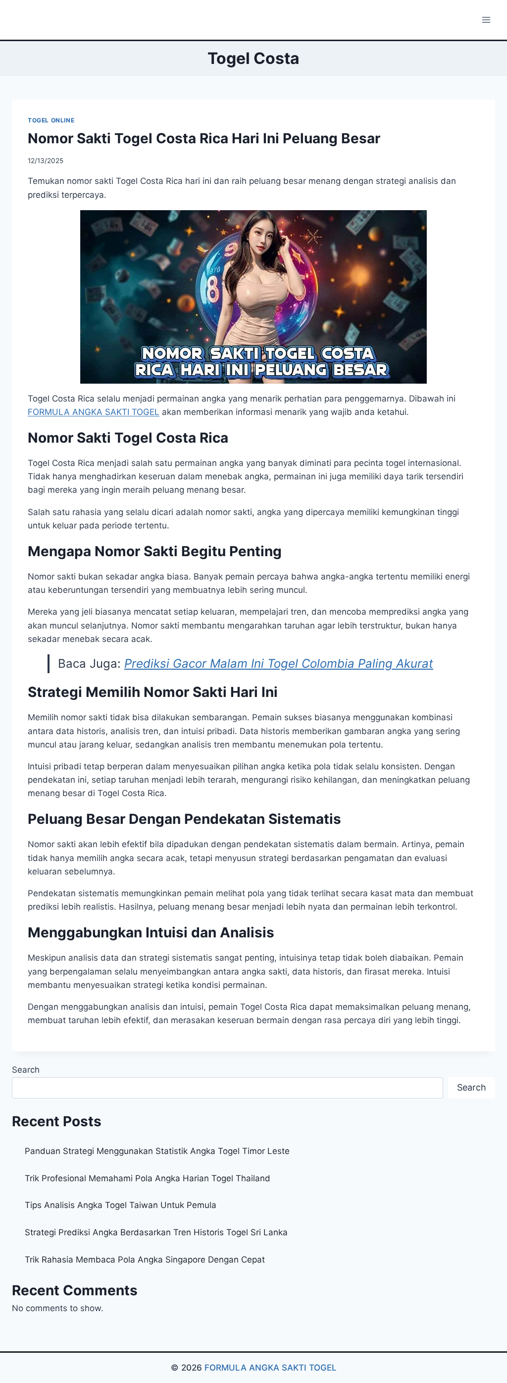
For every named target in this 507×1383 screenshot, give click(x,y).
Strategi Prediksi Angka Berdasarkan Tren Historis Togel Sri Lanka (156, 1232)
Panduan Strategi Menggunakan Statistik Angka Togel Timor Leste (157, 1151)
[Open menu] (486, 19)
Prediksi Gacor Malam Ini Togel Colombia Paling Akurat (278, 663)
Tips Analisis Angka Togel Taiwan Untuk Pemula (120, 1205)
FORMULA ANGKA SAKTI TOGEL (270, 1368)
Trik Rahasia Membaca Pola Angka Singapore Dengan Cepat (145, 1260)
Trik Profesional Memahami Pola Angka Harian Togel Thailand (147, 1178)
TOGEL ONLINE (51, 120)
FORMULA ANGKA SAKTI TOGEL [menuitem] (93, 412)
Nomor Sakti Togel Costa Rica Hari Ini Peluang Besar (204, 138)
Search (26, 1070)
